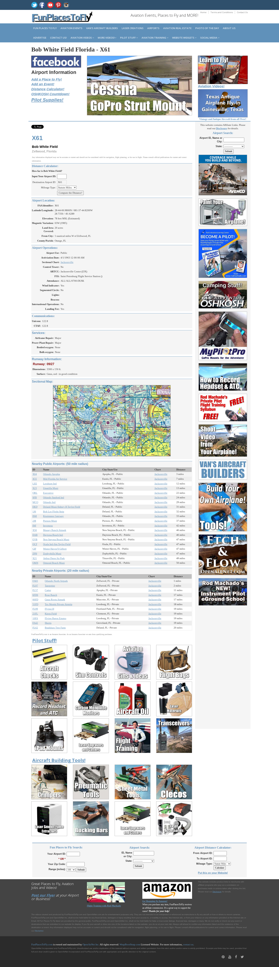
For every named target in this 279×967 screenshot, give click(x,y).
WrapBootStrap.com (130, 944)
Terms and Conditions (221, 12)
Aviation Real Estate (177, 28)
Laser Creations (132, 28)
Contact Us (242, 12)
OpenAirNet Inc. (91, 944)
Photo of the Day (207, 28)
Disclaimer (39, 931)
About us (229, 28)
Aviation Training (154, 37)
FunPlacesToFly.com (42, 944)
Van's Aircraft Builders (102, 28)
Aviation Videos (81, 37)
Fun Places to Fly (45, 28)
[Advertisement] (223, 665)
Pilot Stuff (128, 37)
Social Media (209, 37)
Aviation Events (71, 28)
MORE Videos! (106, 37)
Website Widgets (183, 37)
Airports (153, 28)
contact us (188, 944)
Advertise (39, 37)
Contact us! (58, 37)
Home (203, 12)
